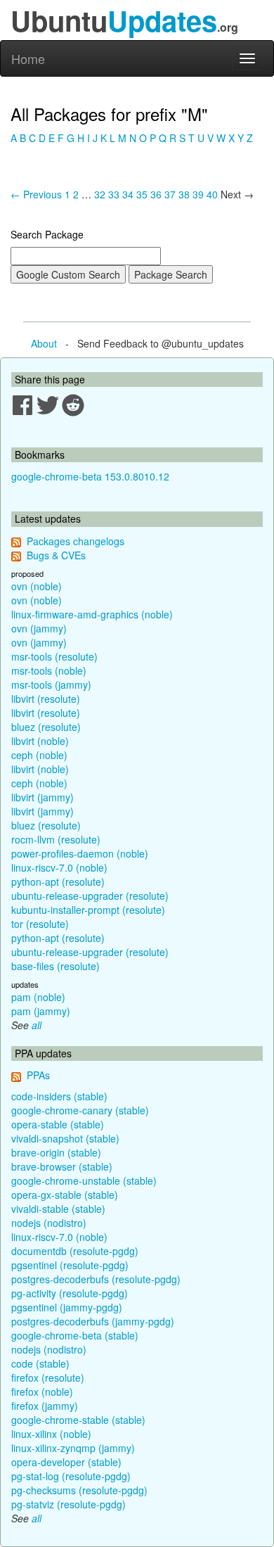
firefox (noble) (42, 1391)
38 (184, 194)
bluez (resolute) (46, 727)
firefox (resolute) (47, 1377)
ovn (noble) (36, 586)
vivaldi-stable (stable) (58, 1209)
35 (142, 194)
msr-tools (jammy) (51, 684)
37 (170, 194)
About (44, 343)
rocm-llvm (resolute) (55, 839)
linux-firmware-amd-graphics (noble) (92, 614)
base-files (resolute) (55, 966)
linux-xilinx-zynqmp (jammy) (73, 1448)
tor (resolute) (40, 924)
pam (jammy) (40, 1011)
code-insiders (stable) (59, 1096)
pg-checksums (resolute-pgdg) (79, 1490)
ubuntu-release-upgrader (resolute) (90, 896)
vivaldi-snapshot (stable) (65, 1138)
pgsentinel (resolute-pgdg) (70, 1265)
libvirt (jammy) (42, 797)
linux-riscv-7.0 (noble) (59, 867)
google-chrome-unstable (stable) (84, 1180)
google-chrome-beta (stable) (74, 1335)
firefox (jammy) (44, 1406)
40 (212, 194)
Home (28, 58)
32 (99, 194)
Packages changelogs (75, 541)
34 (127, 194)
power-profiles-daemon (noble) (79, 853)
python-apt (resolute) (58, 881)
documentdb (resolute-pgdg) (74, 1251)
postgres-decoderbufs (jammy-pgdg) (92, 1321)
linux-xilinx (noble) (51, 1434)
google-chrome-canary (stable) (80, 1110)
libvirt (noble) (40, 741)
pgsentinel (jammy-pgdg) (66, 1307)
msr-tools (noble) (48, 670)
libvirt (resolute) (45, 699)
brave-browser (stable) (61, 1166)
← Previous (36, 194)
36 (156, 194)
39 (198, 194)
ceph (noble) (39, 755)
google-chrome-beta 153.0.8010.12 (90, 476)
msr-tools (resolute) (54, 656)
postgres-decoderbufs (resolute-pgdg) (96, 1279)
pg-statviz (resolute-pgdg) (68, 1504)
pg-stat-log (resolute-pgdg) (71, 1476)
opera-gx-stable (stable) (64, 1195)
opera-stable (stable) (57, 1124)
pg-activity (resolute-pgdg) (69, 1293)
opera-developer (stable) (66, 1462)
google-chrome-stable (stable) (78, 1420)
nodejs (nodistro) (48, 1223)
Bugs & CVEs (56, 555)
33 (113, 194)
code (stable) (40, 1363)
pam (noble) (38, 997)
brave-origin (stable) (56, 1152)
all (36, 1025)
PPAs (38, 1075)
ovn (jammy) (39, 628)
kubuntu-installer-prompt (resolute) (88, 910)
